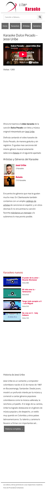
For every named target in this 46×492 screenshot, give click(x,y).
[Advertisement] (23, 97)
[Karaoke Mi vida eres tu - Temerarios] (12, 293)
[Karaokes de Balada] (9, 181)
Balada (16, 153)
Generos (37, 26)
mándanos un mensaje (21, 212)
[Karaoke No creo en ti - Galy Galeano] (12, 316)
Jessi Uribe (29, 131)
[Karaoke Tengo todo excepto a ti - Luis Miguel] (12, 304)
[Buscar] (40, 17)
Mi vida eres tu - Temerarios (29, 290)
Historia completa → (14, 428)
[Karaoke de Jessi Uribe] (9, 169)
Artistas (26, 26)
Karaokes (15, 26)
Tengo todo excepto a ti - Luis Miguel (32, 302)
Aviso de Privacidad (9, 488)
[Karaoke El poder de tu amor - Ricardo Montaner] (12, 281)
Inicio (5, 26)
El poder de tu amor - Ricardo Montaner (31, 278)
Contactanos (20, 488)
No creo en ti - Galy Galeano (30, 314)
